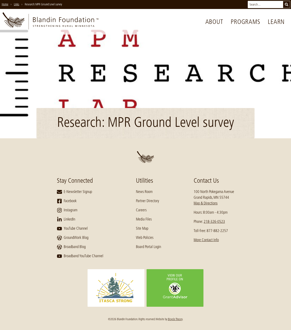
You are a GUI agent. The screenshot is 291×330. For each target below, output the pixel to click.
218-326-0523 (214, 221)
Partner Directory (147, 201)
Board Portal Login (148, 246)
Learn (276, 22)
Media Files (144, 219)
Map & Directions (206, 203)
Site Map (142, 228)
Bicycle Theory (175, 319)
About (214, 22)
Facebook (70, 201)
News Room (144, 191)
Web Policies (144, 237)
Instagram (70, 210)
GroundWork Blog (76, 237)
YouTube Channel (76, 228)
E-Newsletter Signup (78, 191)
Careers (141, 210)
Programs (245, 22)
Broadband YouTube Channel (83, 256)
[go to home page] (50, 21)
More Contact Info (206, 240)
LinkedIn (69, 219)
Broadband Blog (75, 246)
